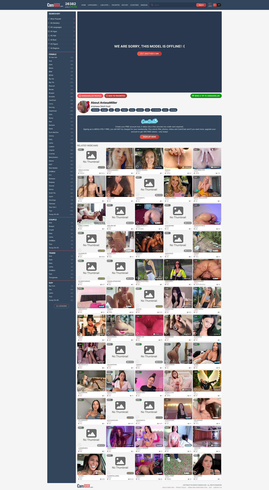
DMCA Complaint (168, 487)
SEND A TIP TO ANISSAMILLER (207, 96)
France (82, 173)
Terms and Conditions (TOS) (197, 487)
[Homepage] (55, 5)
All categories (61, 306)
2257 (210, 487)
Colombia (141, 229)
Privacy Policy (181, 487)
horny (132, 110)
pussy (165, 110)
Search (201, 5)
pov (111, 110)
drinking (173, 110)
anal (117, 110)
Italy (110, 256)
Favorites (116, 5)
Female (80, 171)
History (125, 5)
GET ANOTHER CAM (149, 54)
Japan (168, 173)
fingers (124, 110)
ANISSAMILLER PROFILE (91, 96)
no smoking (156, 110)
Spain (110, 312)
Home (83, 5)
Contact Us (217, 487)
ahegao (104, 110)
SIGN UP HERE (149, 137)
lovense (140, 110)
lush (147, 110)
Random (144, 5)
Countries (134, 5)
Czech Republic (200, 284)
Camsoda (95, 110)
